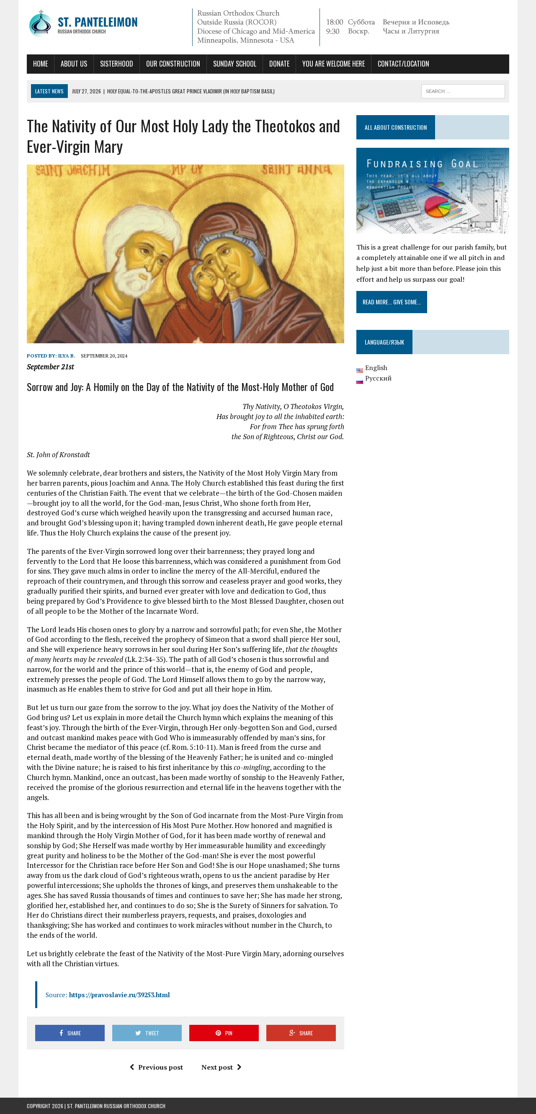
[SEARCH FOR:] (463, 90)
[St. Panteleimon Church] (103, 24)
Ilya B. (66, 355)
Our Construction (173, 64)
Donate (279, 64)
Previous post (160, 1067)
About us (74, 64)
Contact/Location (403, 64)
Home (40, 64)
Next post (217, 1067)
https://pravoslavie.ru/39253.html (119, 995)
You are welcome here (333, 64)
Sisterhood (116, 64)
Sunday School (234, 64)
